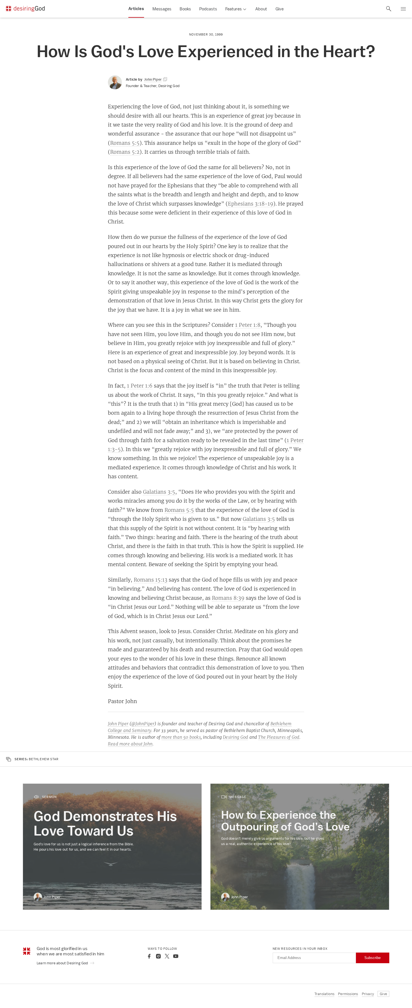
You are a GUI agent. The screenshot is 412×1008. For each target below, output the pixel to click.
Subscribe (372, 958)
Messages (162, 8)
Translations (324, 993)
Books (185, 8)
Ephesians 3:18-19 (250, 203)
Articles (136, 8)
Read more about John (130, 743)
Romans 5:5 (125, 142)
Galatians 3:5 (159, 491)
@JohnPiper (142, 723)
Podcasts (208, 8)
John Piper (118, 723)
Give (280, 8)
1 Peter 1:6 (139, 385)
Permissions (348, 993)
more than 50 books (181, 737)
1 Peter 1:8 (247, 324)
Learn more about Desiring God (63, 963)
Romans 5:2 (125, 151)
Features (233, 8)
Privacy (368, 993)
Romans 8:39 (228, 597)
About (261, 8)
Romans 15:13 (150, 579)
